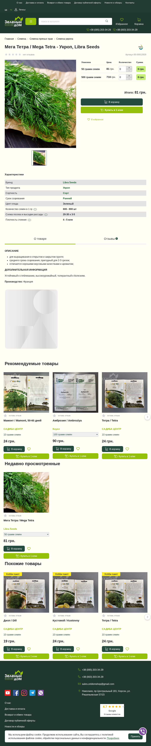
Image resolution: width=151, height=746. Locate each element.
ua (6, 10)
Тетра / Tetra (110, 420)
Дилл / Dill (10, 620)
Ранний (67, 198)
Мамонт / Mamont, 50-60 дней (22, 420)
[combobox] (75, 21)
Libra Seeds (69, 182)
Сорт (66, 193)
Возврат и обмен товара (18, 714)
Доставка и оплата (15, 709)
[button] (147, 417)
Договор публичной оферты (20, 720)
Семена (21, 39)
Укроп (66, 188)
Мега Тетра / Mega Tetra (19, 520)
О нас (8, 703)
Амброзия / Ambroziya (67, 420)
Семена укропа (64, 39)
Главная (9, 39)
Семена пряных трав (41, 39)
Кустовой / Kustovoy (66, 620)
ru (11, 10)
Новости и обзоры (15, 726)
